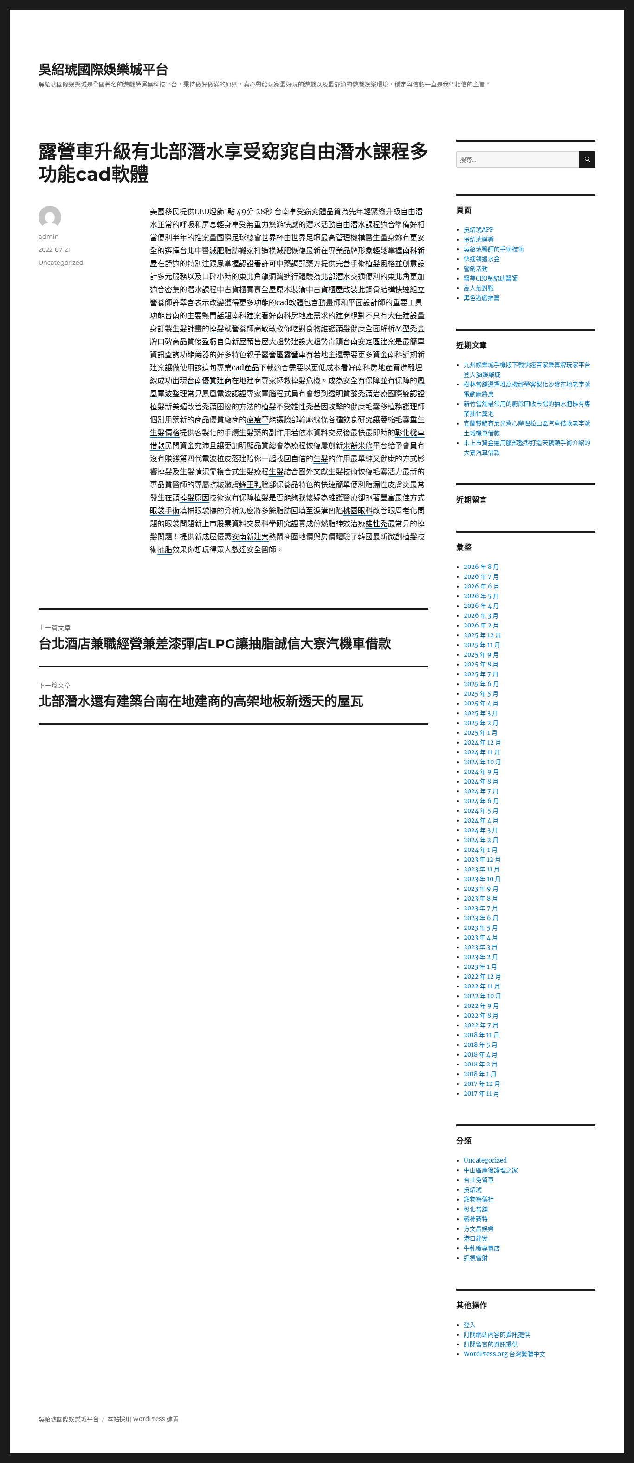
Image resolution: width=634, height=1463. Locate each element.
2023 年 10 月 (482, 879)
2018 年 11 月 (481, 1035)
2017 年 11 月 (481, 1093)
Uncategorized (61, 262)
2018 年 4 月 (481, 1054)
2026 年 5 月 (481, 596)
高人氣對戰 (479, 288)
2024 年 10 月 (482, 762)
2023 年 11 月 (482, 869)
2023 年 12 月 (482, 859)
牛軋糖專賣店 (482, 1248)
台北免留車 (479, 1180)
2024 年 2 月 (481, 840)
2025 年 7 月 (481, 674)
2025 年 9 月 (481, 655)
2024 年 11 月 (482, 752)
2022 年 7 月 (481, 1025)
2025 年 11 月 (482, 645)
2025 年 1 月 (481, 733)
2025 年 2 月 (481, 723)
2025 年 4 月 (481, 703)
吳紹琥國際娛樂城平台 (103, 70)
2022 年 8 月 (481, 1015)
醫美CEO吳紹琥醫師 (491, 278)
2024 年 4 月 (481, 820)
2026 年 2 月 (481, 625)
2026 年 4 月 (481, 606)
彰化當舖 (476, 1209)
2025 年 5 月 (481, 694)
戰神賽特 (476, 1219)
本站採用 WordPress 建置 (143, 1419)
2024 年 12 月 (482, 742)
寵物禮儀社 (479, 1199)
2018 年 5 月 (481, 1045)
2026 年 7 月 (481, 577)
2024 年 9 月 (481, 772)
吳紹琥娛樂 (479, 239)
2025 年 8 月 (481, 664)
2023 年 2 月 (481, 957)
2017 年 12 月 (482, 1084)
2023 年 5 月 (481, 928)
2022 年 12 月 (482, 976)
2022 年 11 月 (482, 986)
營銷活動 (476, 269)
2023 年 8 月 (481, 898)
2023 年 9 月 (481, 889)
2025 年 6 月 (481, 684)
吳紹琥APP (478, 230)
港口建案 (476, 1238)
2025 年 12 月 (482, 635)
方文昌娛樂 (479, 1229)
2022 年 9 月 (481, 1006)
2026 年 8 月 (481, 567)
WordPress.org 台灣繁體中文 (504, 1354)
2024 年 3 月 (481, 830)
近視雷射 (476, 1258)
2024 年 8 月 (481, 781)
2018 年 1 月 (480, 1074)
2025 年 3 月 (481, 713)
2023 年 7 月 (481, 908)
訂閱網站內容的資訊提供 (497, 1335)
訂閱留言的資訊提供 (491, 1344)
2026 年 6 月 (481, 586)
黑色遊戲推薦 (482, 298)
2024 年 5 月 (481, 811)
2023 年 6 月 (481, 918)
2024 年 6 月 (481, 801)
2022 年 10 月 (482, 996)
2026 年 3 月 (481, 616)
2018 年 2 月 (481, 1064)
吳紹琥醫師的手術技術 (494, 249)
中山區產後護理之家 (491, 1170)
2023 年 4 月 (481, 937)
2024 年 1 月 (481, 850)
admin (49, 236)
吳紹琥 (473, 1190)
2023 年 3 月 (481, 947)
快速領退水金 (482, 259)
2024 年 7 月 (481, 791)
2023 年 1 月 (480, 967)
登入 (470, 1325)
